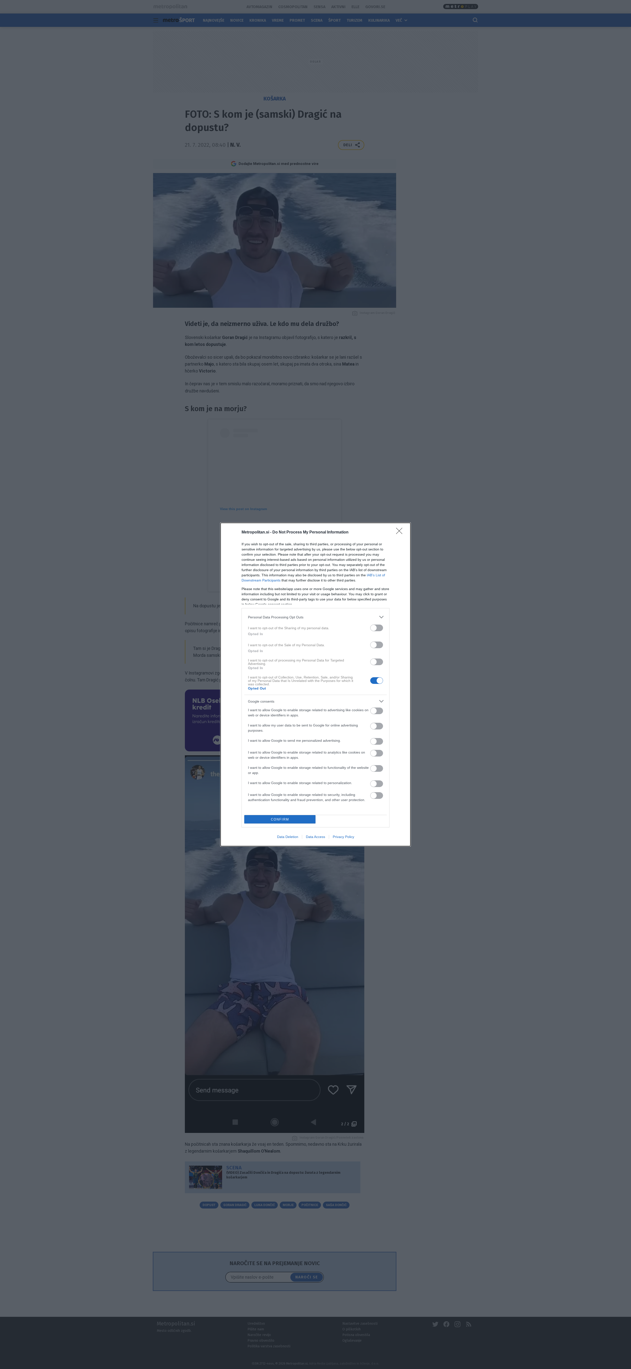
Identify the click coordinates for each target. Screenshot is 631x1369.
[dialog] (315, 684)
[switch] (376, 628)
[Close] (400, 532)
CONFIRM (280, 819)
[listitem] (315, 617)
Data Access (315, 837)
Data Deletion (287, 837)
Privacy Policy (343, 837)
